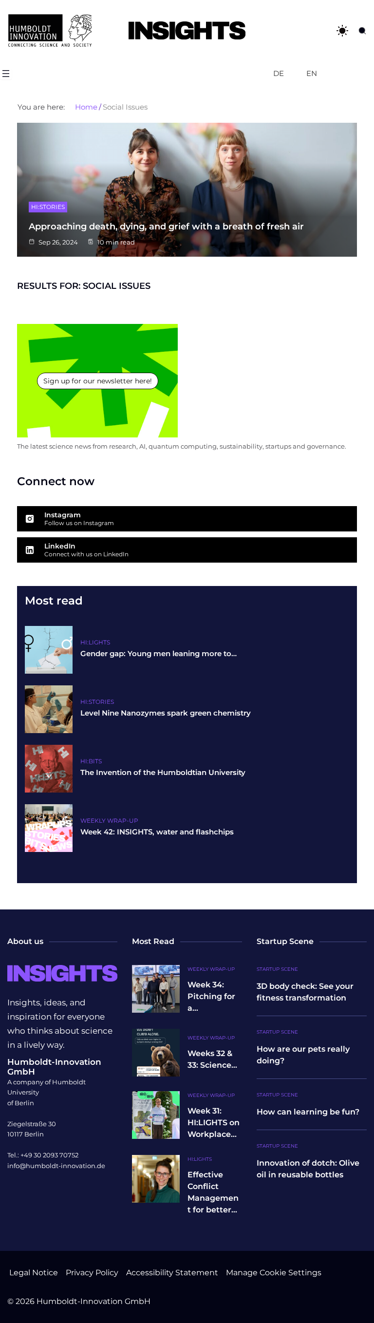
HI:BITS (91, 761)
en (311, 73)
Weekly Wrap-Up (109, 821)
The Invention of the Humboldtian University (162, 772)
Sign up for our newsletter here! (97, 381)
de (278, 73)
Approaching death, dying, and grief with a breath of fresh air (166, 226)
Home (86, 107)
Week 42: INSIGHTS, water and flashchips (157, 832)
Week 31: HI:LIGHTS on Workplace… (213, 1122)
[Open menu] (6, 73)
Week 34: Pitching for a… (211, 996)
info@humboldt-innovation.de (56, 1166)
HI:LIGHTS (95, 642)
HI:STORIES (48, 206)
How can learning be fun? (308, 1111)
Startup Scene (277, 969)
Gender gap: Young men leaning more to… (158, 653)
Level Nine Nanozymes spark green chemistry (165, 713)
